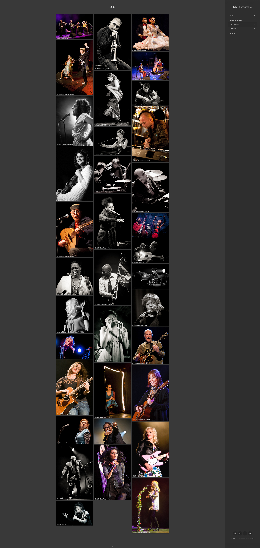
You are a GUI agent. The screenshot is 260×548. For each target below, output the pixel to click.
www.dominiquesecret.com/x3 (245, 538)
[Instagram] (240, 533)
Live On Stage (234, 24)
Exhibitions (233, 29)
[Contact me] (250, 533)
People (232, 15)
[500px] (235, 533)
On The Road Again (236, 20)
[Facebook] (245, 533)
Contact (232, 33)
